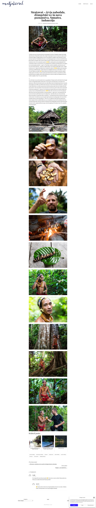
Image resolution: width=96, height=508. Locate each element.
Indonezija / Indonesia (47, 23)
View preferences (91, 505)
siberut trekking (57, 454)
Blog (91, 3)
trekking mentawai (42, 456)
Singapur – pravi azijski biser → (61, 467)
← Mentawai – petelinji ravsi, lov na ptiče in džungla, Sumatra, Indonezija (43, 464)
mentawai (46, 454)
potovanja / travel (54, 23)
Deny (82, 505)
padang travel (51, 454)
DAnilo (33, 475)
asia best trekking (32, 454)
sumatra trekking (63, 454)
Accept (74, 505)
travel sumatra (36, 456)
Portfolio (85, 3)
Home (79, 3)
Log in (48, 499)
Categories (25, 499)
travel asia (30, 456)
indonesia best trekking (39, 454)
